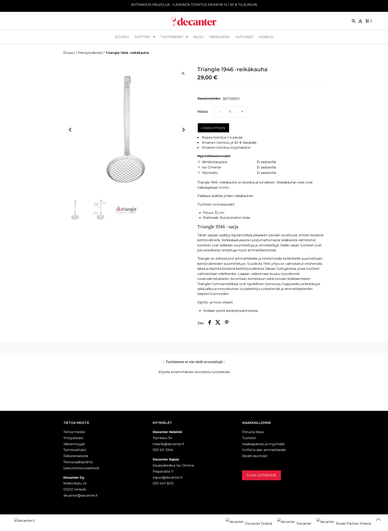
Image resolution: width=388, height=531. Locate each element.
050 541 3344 (163, 450)
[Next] (183, 130)
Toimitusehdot (74, 450)
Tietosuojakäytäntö (78, 462)
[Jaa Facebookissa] (209, 323)
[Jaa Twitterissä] (217, 323)
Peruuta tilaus (253, 432)
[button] (194, 371)
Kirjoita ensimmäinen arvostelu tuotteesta (194, 372)
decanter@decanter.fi (80, 495)
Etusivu (122, 37)
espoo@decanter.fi (168, 478)
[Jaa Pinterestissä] (227, 323)
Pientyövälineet (90, 53)
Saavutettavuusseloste (81, 468)
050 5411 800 (163, 483)
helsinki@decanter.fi (168, 444)
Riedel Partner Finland (353, 524)
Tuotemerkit (172, 37)
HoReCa (266, 37)
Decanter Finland (258, 524)
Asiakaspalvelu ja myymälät (263, 444)
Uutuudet (245, 37)
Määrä (202, 111)
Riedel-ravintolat (254, 456)
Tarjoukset (219, 37)
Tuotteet (142, 37)
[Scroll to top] (378, 519)
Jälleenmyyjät (74, 444)
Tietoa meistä (74, 432)
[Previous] (71, 130)
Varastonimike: (208, 98)
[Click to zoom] (183, 73)
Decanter (304, 524)
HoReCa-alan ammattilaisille (264, 450)
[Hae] (354, 21)
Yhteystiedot (73, 438)
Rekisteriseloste (75, 456)
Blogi (198, 37)
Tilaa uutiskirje (261, 475)
